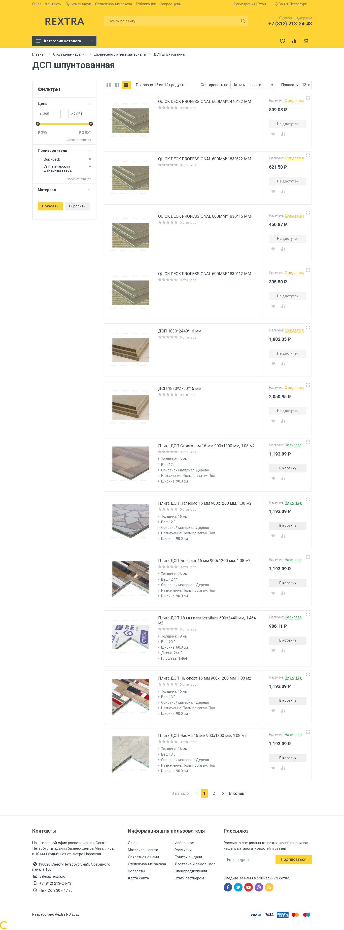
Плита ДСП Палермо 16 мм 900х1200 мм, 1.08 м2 (205, 503)
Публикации (146, 4)
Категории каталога (62, 41)
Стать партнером (189, 878)
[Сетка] (108, 85)
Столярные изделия (70, 54)
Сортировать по (214, 85)
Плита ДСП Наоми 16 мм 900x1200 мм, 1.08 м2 (202, 735)
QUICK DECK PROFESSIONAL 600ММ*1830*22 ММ (204, 159)
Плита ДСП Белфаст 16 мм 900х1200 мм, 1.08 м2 (204, 560)
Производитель (52, 150)
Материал (47, 190)
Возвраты (136, 871)
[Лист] (126, 85)
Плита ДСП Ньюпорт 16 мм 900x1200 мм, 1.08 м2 (204, 678)
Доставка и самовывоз (195, 864)
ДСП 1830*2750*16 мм (179, 388)
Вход (262, 4)
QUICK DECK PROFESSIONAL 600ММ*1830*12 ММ (204, 273)
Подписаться (293, 859)
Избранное (184, 843)
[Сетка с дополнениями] (117, 85)
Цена (42, 103)
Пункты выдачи (78, 4)
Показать (50, 206)
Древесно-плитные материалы (120, 54)
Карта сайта (138, 878)
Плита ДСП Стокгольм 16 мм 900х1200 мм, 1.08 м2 (206, 445)
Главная (39, 54)
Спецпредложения (191, 871)
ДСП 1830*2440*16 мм (179, 331)
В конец (237, 793)
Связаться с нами (143, 857)
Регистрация (245, 4)
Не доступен (288, 124)
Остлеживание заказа (113, 4)
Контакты (53, 4)
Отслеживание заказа (147, 864)
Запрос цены (171, 4)
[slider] (38, 124)
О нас (36, 4)
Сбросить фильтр (79, 140)
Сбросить (77, 206)
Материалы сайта (143, 850)
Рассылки (183, 850)
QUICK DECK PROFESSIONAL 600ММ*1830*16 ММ (204, 216)
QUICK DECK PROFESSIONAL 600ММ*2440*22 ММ (204, 101)
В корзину (287, 468)
